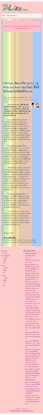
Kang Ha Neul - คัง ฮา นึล (32, 303)
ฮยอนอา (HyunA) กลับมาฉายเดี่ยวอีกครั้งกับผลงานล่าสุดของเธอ (32, 391)
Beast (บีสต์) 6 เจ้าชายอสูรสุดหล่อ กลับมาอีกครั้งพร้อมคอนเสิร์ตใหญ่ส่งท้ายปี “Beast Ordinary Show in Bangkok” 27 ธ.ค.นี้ (32, 373)
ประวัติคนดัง (5, 256)
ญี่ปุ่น (4, 260)
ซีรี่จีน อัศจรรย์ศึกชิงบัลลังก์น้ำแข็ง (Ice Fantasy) (31, 256)
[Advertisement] (21, 57)
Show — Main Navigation (9, 15)
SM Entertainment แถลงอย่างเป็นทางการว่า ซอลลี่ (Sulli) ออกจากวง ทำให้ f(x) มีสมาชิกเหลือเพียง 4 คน (32, 399)
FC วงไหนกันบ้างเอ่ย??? (32, 367)
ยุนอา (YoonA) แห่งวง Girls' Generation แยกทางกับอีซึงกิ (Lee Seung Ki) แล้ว (33, 384)
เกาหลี (5, 258)
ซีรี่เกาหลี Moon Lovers (31, 317)
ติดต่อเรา (25, 409)
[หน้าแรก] (15, 11)
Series (4, 266)
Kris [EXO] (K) (18, 100)
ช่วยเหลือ (18, 409)
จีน (4, 263)
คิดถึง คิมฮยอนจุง (30, 380)
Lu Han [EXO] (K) (29, 100)
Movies (4, 275)
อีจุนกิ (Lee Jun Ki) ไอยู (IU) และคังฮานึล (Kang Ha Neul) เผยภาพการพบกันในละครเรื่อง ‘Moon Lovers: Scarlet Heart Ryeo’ (32, 286)
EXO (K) (10, 100)
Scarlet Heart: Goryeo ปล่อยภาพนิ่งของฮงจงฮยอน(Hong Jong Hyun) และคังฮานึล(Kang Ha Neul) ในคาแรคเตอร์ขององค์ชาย (32, 310)
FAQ (3, 285)
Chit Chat (5, 253)
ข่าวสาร (4, 251)
